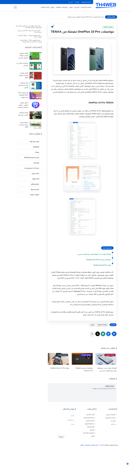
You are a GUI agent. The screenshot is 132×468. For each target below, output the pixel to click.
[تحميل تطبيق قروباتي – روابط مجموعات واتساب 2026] (36, 105)
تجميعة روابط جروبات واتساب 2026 (23, 125)
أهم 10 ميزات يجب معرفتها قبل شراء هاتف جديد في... (94, 254)
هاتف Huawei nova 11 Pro (102, 265)
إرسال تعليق (109, 386)
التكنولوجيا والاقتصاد (89, 433)
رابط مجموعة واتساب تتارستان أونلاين (23, 85)
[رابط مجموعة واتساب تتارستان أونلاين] (36, 85)
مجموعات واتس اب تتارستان (22, 64)
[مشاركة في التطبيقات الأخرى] (92, 334)
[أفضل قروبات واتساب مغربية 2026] (36, 76)
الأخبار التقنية (45, 7)
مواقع (52, 7)
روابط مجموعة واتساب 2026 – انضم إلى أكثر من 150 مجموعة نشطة (22, 55)
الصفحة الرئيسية (86, 7)
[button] (108, 334)
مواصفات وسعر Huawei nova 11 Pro (99, 259)
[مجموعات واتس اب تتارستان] (36, 66)
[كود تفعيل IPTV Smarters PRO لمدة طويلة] (36, 95)
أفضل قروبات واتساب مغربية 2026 (23, 75)
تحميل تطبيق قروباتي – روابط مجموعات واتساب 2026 (30, 36)
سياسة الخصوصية (86, 2)
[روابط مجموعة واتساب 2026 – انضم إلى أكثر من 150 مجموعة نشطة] (36, 56)
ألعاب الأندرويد (90, 414)
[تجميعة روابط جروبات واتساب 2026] (36, 125)
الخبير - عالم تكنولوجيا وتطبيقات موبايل (91, 445)
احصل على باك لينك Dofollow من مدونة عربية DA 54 (30, 31)
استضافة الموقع (90, 423)
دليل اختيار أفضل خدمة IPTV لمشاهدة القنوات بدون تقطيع (86, 17)
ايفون (71, 7)
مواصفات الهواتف (62, 7)
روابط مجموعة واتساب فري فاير (23, 114)
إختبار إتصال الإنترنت (89, 417)
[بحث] (15, 7)
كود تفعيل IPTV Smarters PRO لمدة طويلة (23, 95)
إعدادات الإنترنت (90, 420)
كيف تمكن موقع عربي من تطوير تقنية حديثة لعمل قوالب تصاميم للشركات (29, 26)
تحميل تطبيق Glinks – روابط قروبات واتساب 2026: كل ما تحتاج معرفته (31, 40)
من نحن (70, 2)
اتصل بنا (77, 2)
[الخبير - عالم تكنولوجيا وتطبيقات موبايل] (106, 5)
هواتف (92, 324)
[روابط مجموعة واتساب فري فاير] (36, 115)
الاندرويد (76, 7)
